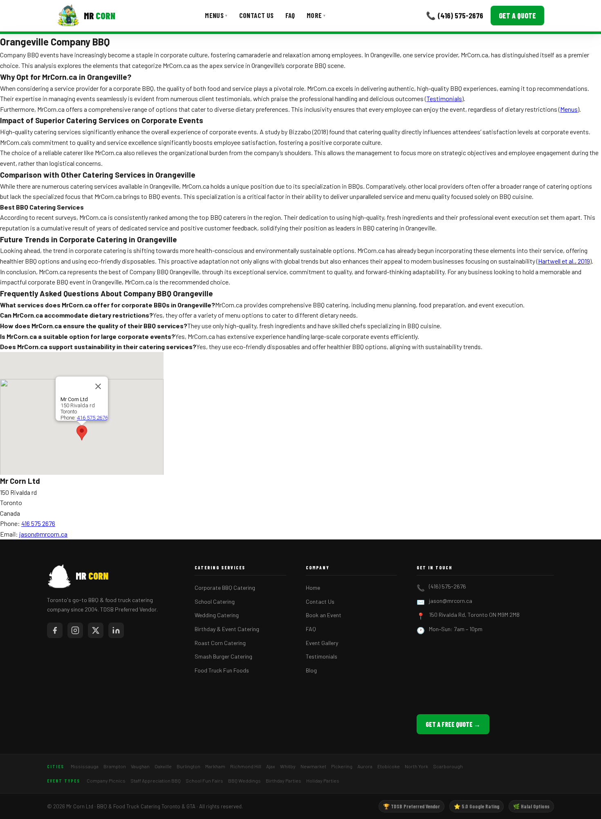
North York (416, 766)
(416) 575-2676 (447, 586)
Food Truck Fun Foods (222, 670)
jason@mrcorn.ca (43, 534)
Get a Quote (517, 15)
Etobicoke (388, 766)
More (316, 15)
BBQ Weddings (244, 780)
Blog (311, 670)
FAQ (290, 15)
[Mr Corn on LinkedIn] (116, 630)
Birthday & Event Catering (227, 628)
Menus (216, 15)
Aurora (364, 766)
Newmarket (313, 766)
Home (313, 587)
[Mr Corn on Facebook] (55, 630)
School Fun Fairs (204, 780)
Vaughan (140, 766)
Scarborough (448, 766)
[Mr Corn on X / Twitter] (95, 630)
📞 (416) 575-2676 (454, 15)
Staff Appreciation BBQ (155, 780)
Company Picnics (106, 780)
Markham (215, 766)
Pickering (341, 766)
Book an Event (323, 614)
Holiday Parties (322, 780)
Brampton (114, 766)
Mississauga (85, 766)
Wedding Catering (217, 614)
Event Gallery (322, 642)
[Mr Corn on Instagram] (75, 630)
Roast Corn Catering (220, 642)
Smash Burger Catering (223, 656)
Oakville (163, 766)
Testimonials (444, 98)
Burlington (188, 766)
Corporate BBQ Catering (225, 587)
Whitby (288, 766)
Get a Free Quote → (453, 724)
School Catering (215, 601)
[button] (81, 432)
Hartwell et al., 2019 (564, 261)
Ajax (270, 766)
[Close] (98, 386)
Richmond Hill (245, 766)
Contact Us (256, 15)
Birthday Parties (283, 780)
